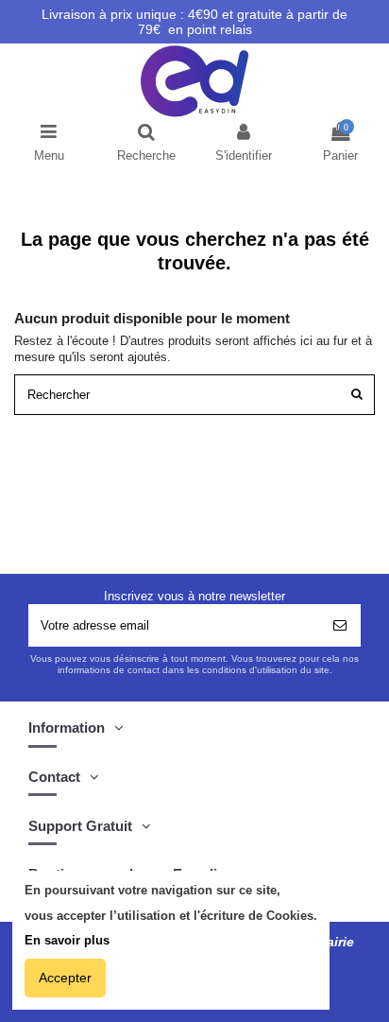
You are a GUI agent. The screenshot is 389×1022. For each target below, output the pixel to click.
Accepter (65, 977)
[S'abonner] (340, 626)
